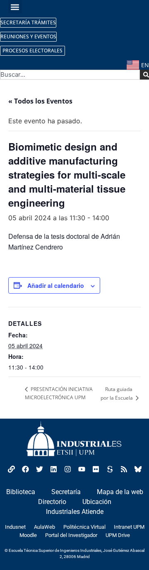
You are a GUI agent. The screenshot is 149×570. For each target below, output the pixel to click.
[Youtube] (81, 469)
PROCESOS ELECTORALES (32, 50)
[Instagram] (67, 469)
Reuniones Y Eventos (28, 36)
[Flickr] (96, 469)
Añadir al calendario (55, 285)
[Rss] (124, 469)
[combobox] (70, 75)
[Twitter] (39, 469)
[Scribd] (110, 469)
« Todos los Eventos (40, 101)
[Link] (11, 469)
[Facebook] (25, 469)
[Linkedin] (53, 469)
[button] (15, 7)
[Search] (144, 75)
